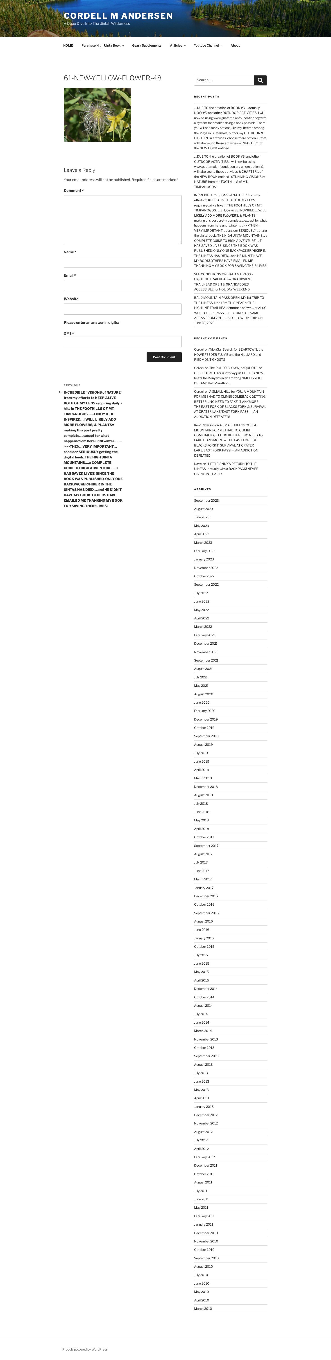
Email (70, 275)
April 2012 (201, 1149)
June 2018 (201, 812)
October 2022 (204, 576)
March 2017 (203, 879)
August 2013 (203, 1064)
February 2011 (204, 1216)
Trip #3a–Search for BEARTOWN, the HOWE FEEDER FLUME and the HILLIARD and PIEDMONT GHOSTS (228, 354)
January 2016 (204, 938)
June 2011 (201, 1199)
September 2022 (206, 584)
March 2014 (203, 1031)
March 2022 (203, 626)
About (235, 45)
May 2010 (201, 1292)
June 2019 (201, 761)
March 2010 (203, 1308)
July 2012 (201, 1140)
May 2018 (201, 820)
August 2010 (203, 1266)
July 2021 (201, 677)
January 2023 (204, 559)
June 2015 (201, 963)
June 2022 (201, 601)
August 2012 (203, 1132)
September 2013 (206, 1056)
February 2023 (204, 551)
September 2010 (206, 1258)
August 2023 (203, 509)
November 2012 (206, 1123)
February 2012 (204, 1157)
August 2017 (203, 854)
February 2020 (204, 711)
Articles (176, 45)
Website (71, 299)
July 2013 (201, 1073)
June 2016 (201, 930)
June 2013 (201, 1081)
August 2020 (203, 694)
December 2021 (206, 643)
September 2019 (206, 736)
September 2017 (206, 846)
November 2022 (206, 568)
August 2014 (203, 1005)
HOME (68, 45)
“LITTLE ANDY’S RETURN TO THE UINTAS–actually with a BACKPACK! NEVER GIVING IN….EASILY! (226, 469)
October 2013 (204, 1047)
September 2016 (206, 913)
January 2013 (204, 1106)
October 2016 (204, 904)
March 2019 (203, 778)
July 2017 (201, 862)
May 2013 (201, 1090)
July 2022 (201, 593)
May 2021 (201, 685)
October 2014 (204, 997)
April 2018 (201, 829)
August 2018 (203, 795)
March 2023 (203, 542)
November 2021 (206, 652)
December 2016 (206, 896)
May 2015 (201, 972)
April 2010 (201, 1300)
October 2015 (204, 946)
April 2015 (201, 980)
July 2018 (201, 803)
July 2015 (201, 955)
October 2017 (204, 837)
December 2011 (205, 1165)
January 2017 (203, 888)
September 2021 (206, 660)
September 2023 (206, 500)
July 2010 (201, 1275)
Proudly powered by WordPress (85, 1349)
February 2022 (204, 635)
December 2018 (206, 787)
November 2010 (206, 1241)
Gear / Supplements (146, 45)
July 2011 (200, 1191)
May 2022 (201, 610)
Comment (74, 190)
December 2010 (206, 1233)
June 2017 (201, 871)
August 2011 (203, 1182)
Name (70, 252)
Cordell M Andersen (118, 16)
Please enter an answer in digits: (91, 322)
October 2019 (204, 728)
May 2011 (201, 1207)
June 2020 (202, 702)
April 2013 (201, 1098)
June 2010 (201, 1283)
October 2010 (204, 1249)
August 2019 (203, 744)
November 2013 (206, 1039)
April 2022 (201, 618)
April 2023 (201, 534)
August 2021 (203, 669)
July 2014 (201, 1014)
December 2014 (206, 989)
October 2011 (204, 1174)
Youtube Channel (206, 45)
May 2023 (201, 526)
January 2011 (203, 1224)
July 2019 (201, 753)
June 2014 (201, 1022)
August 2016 (203, 921)
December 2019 (206, 719)
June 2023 (201, 517)
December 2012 (206, 1115)
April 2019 (201, 770)
